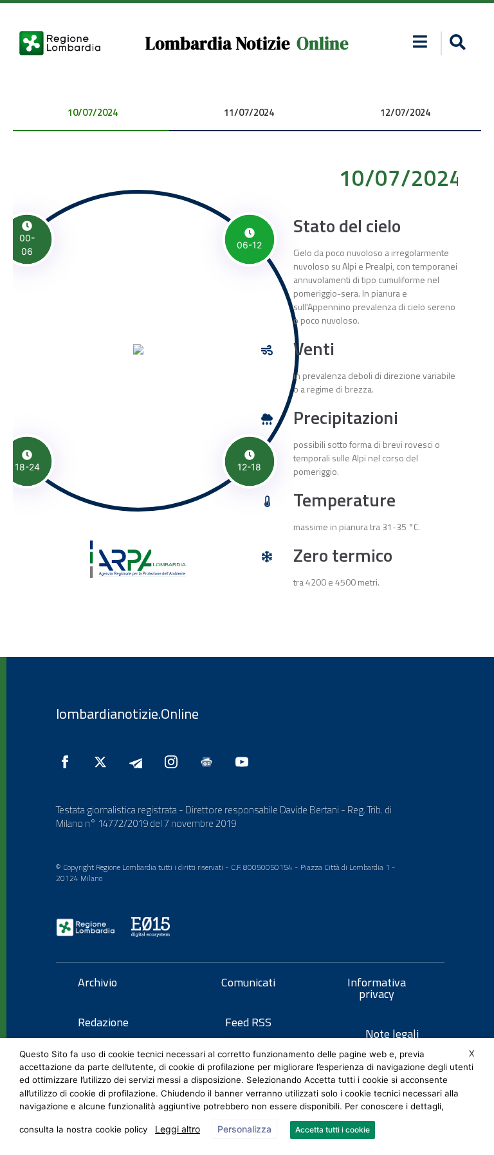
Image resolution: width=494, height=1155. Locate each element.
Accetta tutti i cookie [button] (332, 1129)
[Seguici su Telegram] (139, 761)
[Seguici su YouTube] (245, 761)
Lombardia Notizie (217, 43)
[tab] (91, 113)
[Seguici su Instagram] (174, 761)
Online (323, 43)
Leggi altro (177, 1128)
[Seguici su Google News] (209, 761)
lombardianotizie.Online (127, 714)
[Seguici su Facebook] (68, 761)
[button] (420, 41)
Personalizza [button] (244, 1128)
